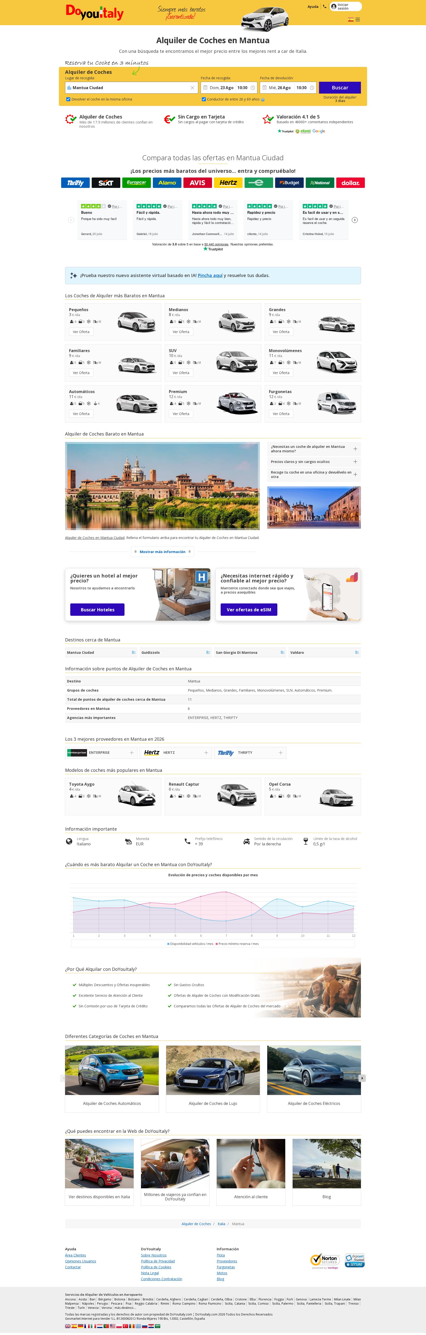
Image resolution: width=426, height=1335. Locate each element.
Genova (301, 1299)
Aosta (83, 1299)
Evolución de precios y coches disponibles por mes (213, 875)
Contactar (73, 1267)
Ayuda (313, 6)
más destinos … (125, 1308)
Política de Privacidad (158, 1261)
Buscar (340, 87)
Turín (81, 1308)
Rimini (165, 1303)
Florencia (265, 1299)
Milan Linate (342, 1299)
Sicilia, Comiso (258, 1303)
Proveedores (227, 1261)
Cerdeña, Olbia (221, 1299)
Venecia (93, 1308)
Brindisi (148, 1299)
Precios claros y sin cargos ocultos (300, 461)
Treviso (353, 1303)
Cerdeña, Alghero (168, 1299)
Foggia (279, 1299)
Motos (222, 1273)
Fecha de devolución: (276, 78)
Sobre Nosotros (154, 1255)
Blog (220, 1278)
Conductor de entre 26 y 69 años (233, 99)
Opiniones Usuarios (80, 1261)
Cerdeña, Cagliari (196, 1299)
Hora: (239, 78)
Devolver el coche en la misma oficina (101, 99)
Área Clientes (75, 1255)
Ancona (70, 1299)
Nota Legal (150, 1273)
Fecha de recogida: (216, 78)
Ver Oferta (81, 331)
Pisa (128, 1303)
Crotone (241, 1299)
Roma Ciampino (184, 1303)
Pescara (116, 1303)
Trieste (70, 1308)
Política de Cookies (156, 1267)
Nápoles (88, 1303)
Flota (221, 1255)
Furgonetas (226, 1267)
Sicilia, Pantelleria (309, 1303)
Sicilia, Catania (235, 1303)
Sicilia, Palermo (283, 1303)
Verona (107, 1308)
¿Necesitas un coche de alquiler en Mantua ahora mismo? (308, 448)
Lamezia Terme (320, 1299)
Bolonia (119, 1299)
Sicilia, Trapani (335, 1303)
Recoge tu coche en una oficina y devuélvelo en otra (311, 474)
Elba (253, 1299)
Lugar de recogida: (80, 78)
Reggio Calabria (146, 1303)
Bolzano (134, 1299)
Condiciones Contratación (161, 1278)
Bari (92, 1299)
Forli (290, 1299)
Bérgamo (104, 1299)
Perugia (102, 1303)
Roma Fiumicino (210, 1303)
